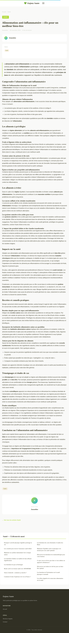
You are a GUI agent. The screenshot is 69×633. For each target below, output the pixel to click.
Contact (5, 622)
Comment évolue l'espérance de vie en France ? (17, 576)
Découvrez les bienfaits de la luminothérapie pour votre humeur (51, 555)
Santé (9, 12)
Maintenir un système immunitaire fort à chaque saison (17, 553)
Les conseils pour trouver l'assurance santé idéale (18, 548)
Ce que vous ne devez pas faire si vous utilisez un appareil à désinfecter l (51, 561)
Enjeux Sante (31, 3)
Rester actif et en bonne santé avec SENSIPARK (17, 568)
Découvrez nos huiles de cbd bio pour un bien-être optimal (50, 567)
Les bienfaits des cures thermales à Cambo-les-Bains (50, 543)
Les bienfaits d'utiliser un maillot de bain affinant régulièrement (17, 559)
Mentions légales (7, 618)
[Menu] (43, 3)
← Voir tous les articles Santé (11, 520)
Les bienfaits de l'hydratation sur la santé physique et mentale (48, 573)
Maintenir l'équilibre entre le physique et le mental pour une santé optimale (49, 549)
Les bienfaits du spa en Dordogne (13, 564)
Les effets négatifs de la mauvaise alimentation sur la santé (50, 579)
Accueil (4, 12)
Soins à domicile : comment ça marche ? (15, 572)
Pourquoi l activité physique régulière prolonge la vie (18, 543)
